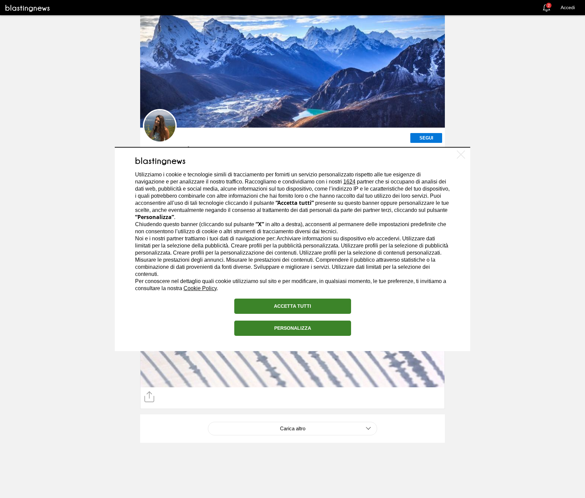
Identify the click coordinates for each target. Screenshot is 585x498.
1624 (349, 182)
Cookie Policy (200, 288)
